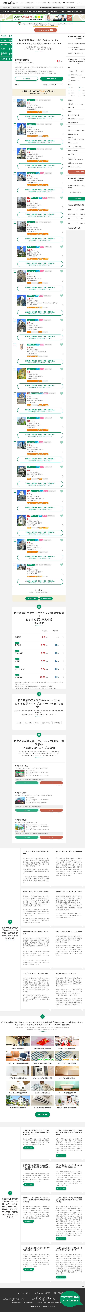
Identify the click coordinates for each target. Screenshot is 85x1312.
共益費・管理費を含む (76, 75)
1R (72, 87)
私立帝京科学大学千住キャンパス (30, 7)
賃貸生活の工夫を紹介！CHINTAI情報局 (43, 1300)
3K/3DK (73, 95)
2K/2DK (73, 93)
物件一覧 (51, 783)
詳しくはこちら (28, 1148)
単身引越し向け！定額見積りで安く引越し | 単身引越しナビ (55, 1302)
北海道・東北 (71, 214)
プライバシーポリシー (24, 1293)
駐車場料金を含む (75, 80)
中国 (69, 223)
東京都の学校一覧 (17, 7)
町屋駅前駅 (57, 723)
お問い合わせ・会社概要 (42, 1293)
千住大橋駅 (28, 723)
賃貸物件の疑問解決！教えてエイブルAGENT (14, 1300)
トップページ (79, 3)
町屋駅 (37, 723)
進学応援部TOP (6, 7)
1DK (72, 90)
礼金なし (73, 77)
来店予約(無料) (27, 783)
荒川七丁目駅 (46, 723)
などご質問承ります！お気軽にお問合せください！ (40, 117)
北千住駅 (18, 723)
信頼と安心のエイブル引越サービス (22, 1302)
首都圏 (69, 209)
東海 (69, 218)
